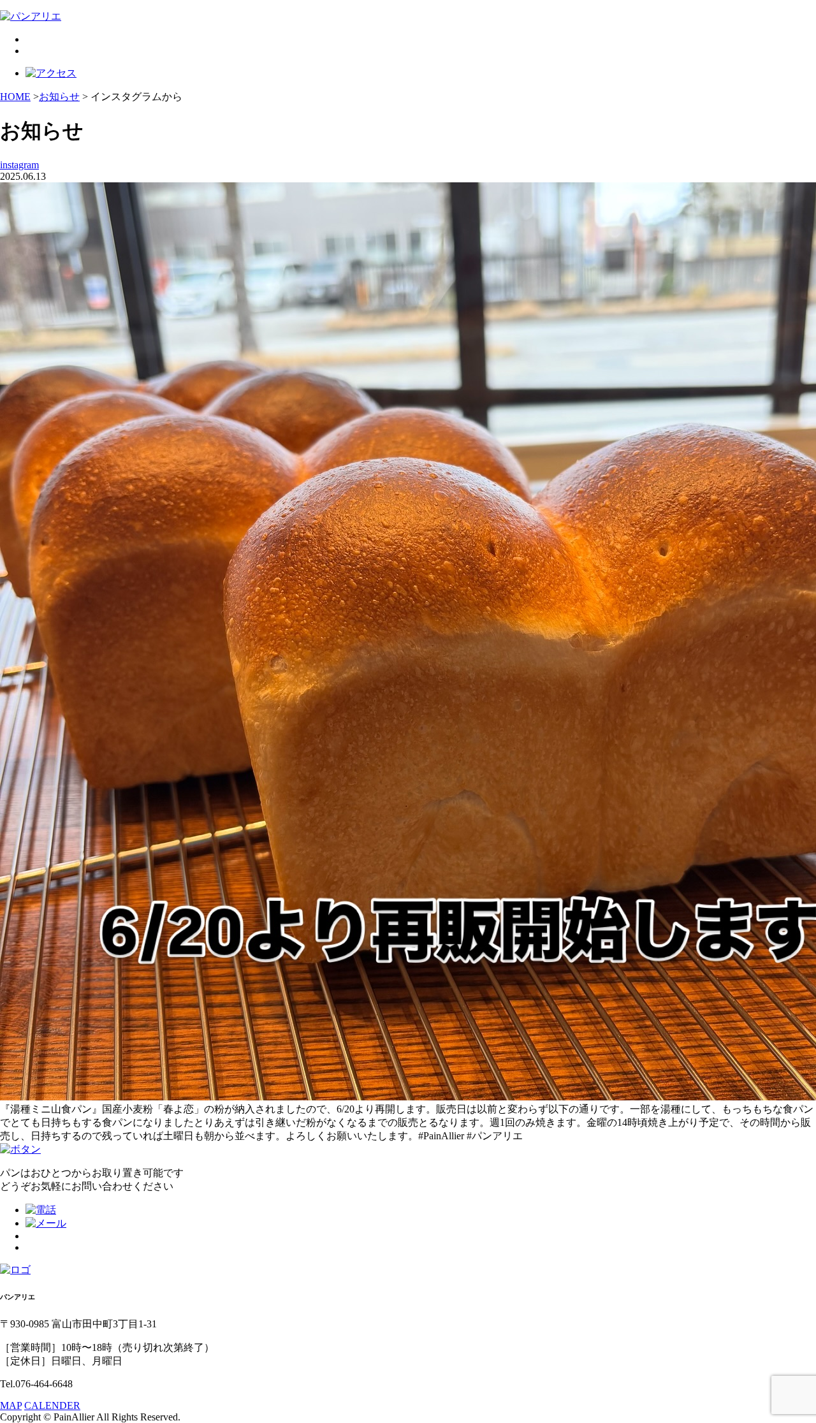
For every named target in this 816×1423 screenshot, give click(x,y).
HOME (15, 96)
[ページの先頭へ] (20, 1149)
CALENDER (52, 1405)
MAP (11, 1405)
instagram (19, 164)
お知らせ (59, 96)
